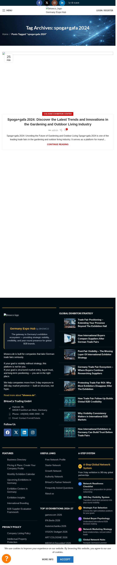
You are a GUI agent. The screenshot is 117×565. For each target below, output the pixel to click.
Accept (65, 559)
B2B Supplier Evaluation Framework (19, 510)
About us (49, 493)
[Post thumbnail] (70, 323)
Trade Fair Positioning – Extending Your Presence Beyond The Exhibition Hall (92, 322)
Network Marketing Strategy (97, 529)
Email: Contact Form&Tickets (26, 418)
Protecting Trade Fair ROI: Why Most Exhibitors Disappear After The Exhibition (95, 385)
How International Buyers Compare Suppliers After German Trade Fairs (91, 338)
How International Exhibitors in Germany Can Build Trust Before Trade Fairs (95, 432)
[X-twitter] (16, 432)
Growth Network (53, 471)
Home (5, 34)
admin (55, 130)
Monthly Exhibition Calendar (21, 474)
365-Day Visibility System (96, 497)
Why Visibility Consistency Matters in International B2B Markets (93, 416)
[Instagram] (33, 432)
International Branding (18, 503)
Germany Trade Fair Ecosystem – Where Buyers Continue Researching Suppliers (95, 370)
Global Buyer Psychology (96, 518)
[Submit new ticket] (6, 558)
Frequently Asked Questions (59, 488)
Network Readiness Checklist (93, 485)
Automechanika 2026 (55, 526)
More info (48, 559)
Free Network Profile (55, 459)
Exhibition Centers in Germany (17, 490)
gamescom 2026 (53, 514)
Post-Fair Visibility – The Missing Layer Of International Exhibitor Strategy (95, 354)
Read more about (19, 395)
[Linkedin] (24, 432)
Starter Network (53, 465)
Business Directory (16, 459)
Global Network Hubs (94, 539)
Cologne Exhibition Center (58, 114)
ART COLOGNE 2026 (56, 537)
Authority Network (54, 476)
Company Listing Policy (19, 533)
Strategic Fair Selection (95, 507)
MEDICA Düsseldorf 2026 (58, 543)
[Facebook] (7, 432)
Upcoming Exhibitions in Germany (19, 481)
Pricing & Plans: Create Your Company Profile (21, 467)
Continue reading (58, 144)
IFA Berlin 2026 (52, 520)
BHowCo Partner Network (58, 482)
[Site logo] (58, 10)
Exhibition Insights (16, 497)
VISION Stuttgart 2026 (56, 531)
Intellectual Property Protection (17, 540)
